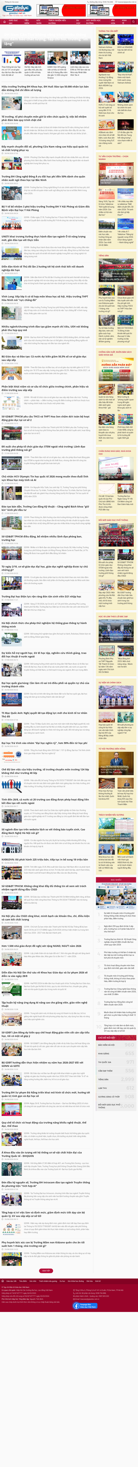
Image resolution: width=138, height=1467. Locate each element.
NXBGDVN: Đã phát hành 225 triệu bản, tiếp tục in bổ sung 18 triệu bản (45, 859)
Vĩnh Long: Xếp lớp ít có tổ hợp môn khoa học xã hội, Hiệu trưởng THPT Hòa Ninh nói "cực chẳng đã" (45, 298)
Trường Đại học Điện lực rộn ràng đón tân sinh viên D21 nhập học (41, 596)
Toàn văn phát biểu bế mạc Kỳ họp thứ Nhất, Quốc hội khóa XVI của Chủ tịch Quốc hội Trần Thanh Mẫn (125, 798)
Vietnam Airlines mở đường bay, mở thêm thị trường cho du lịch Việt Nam (106, 52)
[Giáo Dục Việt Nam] (17, 10)
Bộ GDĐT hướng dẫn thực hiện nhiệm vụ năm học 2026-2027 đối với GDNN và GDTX (42, 1064)
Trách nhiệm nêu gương (57, 21)
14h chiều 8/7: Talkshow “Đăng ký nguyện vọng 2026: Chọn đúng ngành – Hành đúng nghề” (126, 237)
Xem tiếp (46, 1271)
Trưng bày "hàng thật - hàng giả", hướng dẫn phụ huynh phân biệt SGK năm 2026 (116, 376)
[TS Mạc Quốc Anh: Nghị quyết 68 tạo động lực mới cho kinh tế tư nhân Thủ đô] (12, 729)
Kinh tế (124, 21)
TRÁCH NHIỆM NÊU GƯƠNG (111, 815)
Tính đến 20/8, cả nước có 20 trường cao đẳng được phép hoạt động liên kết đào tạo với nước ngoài (45, 801)
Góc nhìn (38, 21)
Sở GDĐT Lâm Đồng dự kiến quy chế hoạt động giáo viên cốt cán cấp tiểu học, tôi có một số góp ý (45, 1034)
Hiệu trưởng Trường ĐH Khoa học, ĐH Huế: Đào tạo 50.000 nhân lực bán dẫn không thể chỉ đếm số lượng (45, 88)
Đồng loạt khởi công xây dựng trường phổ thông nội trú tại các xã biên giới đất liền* (115, 703)
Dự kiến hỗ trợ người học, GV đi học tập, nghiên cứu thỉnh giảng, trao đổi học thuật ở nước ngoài (44, 654)
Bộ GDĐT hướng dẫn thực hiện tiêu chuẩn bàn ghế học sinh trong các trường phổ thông (125, 598)
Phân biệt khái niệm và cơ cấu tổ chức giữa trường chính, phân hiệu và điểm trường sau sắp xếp (45, 388)
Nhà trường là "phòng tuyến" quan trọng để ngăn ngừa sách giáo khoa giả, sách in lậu (126, 404)
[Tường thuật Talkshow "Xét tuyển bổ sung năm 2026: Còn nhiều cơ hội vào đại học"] (116, 174)
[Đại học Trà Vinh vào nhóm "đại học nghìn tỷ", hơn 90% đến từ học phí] (12, 756)
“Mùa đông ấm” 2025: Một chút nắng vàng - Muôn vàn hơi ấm (125, 663)
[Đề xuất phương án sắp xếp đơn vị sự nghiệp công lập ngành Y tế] (126, 717)
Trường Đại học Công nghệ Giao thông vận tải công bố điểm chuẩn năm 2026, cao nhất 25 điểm (120, 992)
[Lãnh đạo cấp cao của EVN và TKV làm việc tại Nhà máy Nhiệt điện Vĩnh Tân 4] (80, 57)
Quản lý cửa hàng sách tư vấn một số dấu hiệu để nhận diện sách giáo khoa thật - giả (107, 402)
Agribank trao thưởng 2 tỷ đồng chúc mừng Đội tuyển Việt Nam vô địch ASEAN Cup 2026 (106, 81)
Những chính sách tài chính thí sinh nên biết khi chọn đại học (125, 109)
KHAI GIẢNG (103, 1053)
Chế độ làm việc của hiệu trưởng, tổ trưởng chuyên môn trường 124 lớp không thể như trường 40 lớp (45, 771)
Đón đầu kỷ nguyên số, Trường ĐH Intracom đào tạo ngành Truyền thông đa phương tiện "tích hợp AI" (46, 1184)
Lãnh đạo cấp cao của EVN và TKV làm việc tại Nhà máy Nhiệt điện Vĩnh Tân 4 (80, 71)
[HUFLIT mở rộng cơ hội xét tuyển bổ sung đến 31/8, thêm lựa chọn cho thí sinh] (107, 97)
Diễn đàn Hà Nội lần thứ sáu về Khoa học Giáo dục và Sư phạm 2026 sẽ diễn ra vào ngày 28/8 (45, 974)
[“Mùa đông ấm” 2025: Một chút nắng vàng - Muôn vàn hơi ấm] (126, 651)
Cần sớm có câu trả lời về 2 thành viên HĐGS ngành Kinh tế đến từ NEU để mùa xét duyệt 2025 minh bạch (116, 836)
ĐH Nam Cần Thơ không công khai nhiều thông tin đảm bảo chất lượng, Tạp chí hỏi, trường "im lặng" (46, 39)
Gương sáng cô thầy (109, 1096)
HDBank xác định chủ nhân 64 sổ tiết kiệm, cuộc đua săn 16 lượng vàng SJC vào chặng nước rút (107, 139)
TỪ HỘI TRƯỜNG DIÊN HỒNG (112, 748)
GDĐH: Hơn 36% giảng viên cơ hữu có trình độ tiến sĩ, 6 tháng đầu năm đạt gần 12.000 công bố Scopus (57, 72)
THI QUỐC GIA (104, 1062)
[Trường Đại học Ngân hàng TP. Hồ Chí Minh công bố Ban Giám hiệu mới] (126, 488)
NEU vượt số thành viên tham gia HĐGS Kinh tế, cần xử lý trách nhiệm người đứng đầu (125, 862)
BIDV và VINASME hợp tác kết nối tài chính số (125, 50)
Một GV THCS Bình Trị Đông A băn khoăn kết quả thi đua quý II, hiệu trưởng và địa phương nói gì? (125, 335)
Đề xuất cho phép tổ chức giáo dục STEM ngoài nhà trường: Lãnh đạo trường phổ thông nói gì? (43, 448)
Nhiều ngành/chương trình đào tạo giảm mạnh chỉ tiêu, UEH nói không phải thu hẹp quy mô (45, 328)
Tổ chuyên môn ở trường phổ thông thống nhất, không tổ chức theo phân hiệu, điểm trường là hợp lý (119, 978)
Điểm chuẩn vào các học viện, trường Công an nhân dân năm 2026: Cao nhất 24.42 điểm (105, 238)
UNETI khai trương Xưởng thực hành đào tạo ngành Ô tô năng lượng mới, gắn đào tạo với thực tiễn (43, 238)
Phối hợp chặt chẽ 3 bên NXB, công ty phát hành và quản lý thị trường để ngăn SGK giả (125, 432)
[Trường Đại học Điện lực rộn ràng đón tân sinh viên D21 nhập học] (12, 609)
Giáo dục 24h (13, 21)
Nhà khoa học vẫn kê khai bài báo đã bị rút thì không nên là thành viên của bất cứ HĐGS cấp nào (107, 864)
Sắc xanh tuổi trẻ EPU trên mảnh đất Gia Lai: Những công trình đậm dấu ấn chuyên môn (116, 637)
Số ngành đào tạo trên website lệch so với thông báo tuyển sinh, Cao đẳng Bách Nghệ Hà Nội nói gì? (43, 831)
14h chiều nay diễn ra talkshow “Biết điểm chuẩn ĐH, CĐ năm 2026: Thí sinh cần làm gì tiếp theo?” (125, 208)
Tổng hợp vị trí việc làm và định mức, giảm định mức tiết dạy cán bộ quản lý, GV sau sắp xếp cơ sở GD (43, 1214)
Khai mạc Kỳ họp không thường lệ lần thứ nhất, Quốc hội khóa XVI (106, 795)
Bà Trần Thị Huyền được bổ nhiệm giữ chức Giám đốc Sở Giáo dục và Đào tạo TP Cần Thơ (115, 475)
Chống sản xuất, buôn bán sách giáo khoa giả (115, 353)
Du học (78, 21)
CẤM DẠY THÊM (105, 1071)
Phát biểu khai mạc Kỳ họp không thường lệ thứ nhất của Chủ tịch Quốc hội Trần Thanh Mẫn (115, 769)
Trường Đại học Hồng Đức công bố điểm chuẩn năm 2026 (118, 1003)
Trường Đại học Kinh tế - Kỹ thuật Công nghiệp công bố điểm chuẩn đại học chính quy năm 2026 (120, 942)
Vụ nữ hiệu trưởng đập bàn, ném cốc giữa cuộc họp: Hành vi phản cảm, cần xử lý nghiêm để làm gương (106, 335)
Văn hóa (113, 21)
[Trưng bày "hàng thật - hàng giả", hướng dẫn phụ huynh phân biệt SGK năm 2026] (116, 369)
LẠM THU (102, 1088)
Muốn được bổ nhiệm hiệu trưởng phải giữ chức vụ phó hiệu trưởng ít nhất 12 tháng (120, 1015)
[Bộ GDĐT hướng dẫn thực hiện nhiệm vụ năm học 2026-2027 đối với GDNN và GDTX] (12, 1079)
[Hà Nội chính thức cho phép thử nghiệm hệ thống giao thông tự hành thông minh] (12, 639)
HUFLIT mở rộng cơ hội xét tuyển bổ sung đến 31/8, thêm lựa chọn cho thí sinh (107, 110)
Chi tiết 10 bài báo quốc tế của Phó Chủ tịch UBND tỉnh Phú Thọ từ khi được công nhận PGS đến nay (107, 503)
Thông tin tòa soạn (12, 2)
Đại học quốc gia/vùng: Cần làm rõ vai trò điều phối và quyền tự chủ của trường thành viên (45, 684)
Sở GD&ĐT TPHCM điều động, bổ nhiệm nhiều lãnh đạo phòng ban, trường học (42, 538)
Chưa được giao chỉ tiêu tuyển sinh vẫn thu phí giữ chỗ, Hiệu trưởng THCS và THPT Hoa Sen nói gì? (126, 305)
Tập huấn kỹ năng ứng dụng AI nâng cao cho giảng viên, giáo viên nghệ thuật (44, 1004)
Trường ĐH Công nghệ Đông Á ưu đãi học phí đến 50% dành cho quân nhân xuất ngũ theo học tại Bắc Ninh (43, 178)
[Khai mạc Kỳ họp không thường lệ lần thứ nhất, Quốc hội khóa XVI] (107, 783)
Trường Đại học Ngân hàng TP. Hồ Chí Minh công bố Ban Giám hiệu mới (125, 500)
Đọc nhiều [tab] (116, 880)
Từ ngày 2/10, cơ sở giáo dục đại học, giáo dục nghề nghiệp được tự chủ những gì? (45, 568)
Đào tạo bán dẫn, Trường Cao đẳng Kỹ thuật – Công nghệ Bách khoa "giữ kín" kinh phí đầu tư (45, 508)
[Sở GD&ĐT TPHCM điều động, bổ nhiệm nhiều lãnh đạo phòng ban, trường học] (12, 553)
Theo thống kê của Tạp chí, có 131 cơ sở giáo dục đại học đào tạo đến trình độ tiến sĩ (12, 71)
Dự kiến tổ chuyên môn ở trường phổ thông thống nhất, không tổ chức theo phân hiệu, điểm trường (120, 916)
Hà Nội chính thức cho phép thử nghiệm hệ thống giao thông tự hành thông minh (44, 624)
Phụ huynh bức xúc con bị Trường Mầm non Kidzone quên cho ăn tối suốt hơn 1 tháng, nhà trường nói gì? (43, 1244)
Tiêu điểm (27, 21)
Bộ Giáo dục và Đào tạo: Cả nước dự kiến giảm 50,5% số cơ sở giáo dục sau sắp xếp (44, 358)
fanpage (85, 1305)
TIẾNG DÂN (104, 255)
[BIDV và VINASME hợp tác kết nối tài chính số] (126, 39)
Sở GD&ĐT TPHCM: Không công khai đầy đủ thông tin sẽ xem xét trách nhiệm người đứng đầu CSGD (44, 887)
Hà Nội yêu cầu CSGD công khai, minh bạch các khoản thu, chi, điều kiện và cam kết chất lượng (46, 917)
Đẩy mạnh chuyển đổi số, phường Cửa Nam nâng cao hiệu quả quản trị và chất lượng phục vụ (45, 148)
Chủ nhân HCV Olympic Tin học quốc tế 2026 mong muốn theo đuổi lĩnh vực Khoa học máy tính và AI (45, 478)
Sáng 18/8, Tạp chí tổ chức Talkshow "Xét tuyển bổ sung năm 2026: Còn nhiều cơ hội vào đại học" (106, 208)
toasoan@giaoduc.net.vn (127, 2)
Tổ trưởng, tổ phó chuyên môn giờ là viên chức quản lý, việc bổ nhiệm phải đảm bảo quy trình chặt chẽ (44, 118)
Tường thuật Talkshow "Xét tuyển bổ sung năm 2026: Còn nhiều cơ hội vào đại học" (116, 180)
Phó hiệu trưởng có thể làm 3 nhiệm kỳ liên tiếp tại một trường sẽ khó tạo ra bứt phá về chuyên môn (120, 955)
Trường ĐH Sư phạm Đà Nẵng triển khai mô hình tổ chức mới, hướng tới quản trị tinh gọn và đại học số (46, 1094)
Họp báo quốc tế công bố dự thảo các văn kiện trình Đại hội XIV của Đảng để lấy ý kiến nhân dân (106, 731)
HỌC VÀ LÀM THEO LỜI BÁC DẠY (113, 616)
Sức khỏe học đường (93, 21)
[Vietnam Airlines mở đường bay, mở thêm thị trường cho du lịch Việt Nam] (107, 39)
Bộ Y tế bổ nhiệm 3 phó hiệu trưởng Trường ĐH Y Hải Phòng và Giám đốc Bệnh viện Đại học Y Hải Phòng (46, 208)
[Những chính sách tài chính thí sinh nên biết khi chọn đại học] (126, 97)
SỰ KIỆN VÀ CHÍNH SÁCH (110, 682)
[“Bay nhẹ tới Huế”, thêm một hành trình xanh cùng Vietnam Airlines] (126, 67)
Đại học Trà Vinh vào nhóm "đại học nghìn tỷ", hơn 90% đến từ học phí (44, 743)
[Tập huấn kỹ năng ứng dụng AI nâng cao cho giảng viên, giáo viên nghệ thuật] (12, 1019)
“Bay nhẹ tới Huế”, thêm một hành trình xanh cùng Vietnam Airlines (125, 79)
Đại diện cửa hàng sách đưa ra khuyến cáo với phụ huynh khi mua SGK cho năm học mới (107, 434)
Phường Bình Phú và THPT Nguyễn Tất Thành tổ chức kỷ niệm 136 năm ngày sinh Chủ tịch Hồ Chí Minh (106, 665)
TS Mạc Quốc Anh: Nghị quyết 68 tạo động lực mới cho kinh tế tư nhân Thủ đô (44, 714)
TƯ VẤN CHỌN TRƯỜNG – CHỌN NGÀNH (113, 157)
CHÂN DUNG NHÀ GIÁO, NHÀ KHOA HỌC (115, 452)
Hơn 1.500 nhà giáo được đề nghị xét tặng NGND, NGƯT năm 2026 (41, 946)
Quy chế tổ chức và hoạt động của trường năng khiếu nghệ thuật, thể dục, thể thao (44, 1124)
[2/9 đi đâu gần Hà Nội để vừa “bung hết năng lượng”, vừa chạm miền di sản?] (126, 124)
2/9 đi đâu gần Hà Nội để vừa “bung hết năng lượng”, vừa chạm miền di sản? (125, 137)
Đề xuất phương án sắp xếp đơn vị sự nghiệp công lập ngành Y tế (125, 729)
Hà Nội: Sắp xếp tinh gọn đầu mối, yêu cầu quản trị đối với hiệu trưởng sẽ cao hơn (33, 71)
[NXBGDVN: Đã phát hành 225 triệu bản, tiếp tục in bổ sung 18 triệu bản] (12, 872)
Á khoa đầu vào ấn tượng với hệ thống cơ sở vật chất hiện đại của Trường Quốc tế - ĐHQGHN (42, 1154)
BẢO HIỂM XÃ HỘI (106, 1045)
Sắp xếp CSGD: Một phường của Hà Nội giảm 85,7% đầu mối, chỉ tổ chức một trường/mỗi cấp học (107, 599)
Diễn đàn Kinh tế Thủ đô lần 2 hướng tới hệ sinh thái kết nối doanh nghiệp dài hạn (43, 268)
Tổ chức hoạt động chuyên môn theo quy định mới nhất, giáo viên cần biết (119, 966)
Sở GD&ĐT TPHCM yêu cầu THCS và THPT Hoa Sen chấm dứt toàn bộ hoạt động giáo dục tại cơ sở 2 (45, 418)
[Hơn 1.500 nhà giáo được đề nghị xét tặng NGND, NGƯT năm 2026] (12, 959)
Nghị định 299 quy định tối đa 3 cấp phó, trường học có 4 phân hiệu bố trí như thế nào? (119, 929)
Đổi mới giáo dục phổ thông (113, 520)
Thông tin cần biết (108, 31)
